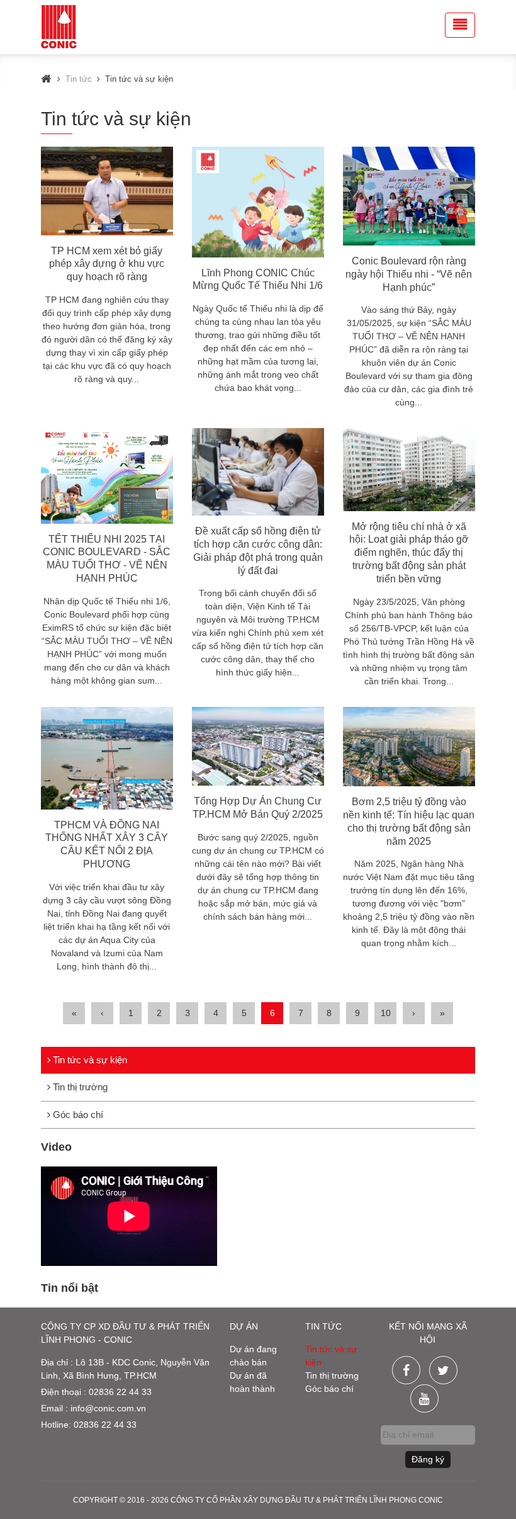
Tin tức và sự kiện (88, 1059)
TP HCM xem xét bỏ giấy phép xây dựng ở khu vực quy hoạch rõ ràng (106, 264)
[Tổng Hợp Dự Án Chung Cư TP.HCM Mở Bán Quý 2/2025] (258, 746)
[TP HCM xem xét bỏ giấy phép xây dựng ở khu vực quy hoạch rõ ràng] (107, 191)
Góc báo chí (76, 1114)
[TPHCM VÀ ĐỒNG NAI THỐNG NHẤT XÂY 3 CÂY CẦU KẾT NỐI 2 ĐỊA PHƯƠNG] (107, 758)
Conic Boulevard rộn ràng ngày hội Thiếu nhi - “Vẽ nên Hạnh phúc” (408, 274)
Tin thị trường (79, 1086)
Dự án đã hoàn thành (252, 1382)
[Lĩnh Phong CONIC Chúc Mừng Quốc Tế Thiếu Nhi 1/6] (258, 202)
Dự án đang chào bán (253, 1355)
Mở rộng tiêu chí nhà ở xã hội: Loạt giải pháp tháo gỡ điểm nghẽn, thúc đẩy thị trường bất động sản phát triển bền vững (409, 552)
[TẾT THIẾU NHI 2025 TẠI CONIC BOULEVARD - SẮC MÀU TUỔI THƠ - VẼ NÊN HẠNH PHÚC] (107, 475)
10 (386, 1013)
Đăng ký (428, 1459)
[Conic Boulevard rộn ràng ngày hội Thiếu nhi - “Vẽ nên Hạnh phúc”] (409, 196)
